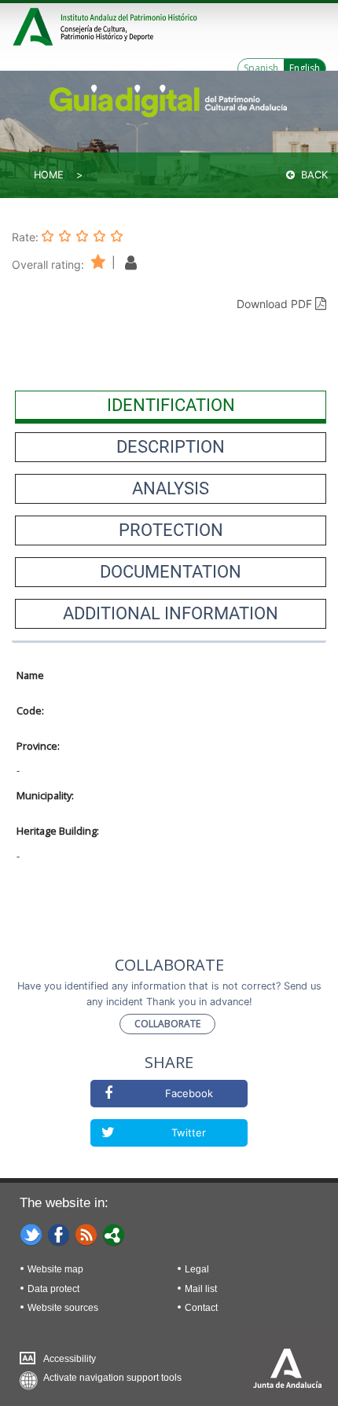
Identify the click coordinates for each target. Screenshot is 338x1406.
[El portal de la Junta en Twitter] (31, 1234)
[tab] (170, 405)
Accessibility (69, 1358)
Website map (55, 1269)
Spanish (261, 68)
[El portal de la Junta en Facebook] (59, 1234)
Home (49, 175)
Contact (201, 1307)
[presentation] (170, 405)
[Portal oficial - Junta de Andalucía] (35, 24)
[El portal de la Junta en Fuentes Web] (86, 1234)
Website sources (63, 1307)
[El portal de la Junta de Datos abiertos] (114, 1234)
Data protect (53, 1288)
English (304, 68)
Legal (197, 1269)
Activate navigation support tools (112, 1377)
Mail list (201, 1288)
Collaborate (167, 1023)
